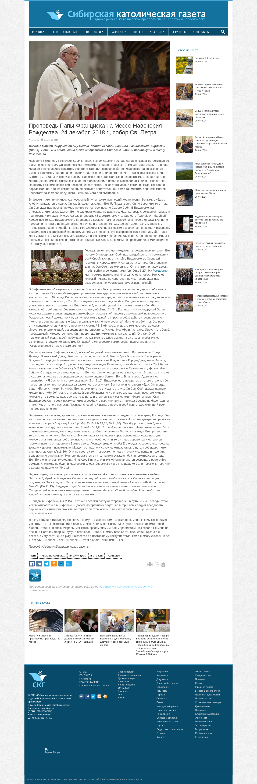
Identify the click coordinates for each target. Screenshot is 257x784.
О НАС (83, 672)
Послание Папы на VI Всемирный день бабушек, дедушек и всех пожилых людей (115, 640)
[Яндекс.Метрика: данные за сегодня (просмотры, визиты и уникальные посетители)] (52, 751)
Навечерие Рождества (53, 556)
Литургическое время (129, 675)
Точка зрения (163, 714)
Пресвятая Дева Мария (207, 694)
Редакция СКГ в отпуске (207, 58)
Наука (159, 725)
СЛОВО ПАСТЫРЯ (66, 31)
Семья (159, 702)
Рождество (160, 270)
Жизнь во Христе (204, 687)
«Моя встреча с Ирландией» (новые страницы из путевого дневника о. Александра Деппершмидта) (209, 168)
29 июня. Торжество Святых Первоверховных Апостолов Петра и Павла (209, 87)
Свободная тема (203, 733)
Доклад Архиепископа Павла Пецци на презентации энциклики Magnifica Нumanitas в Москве (211, 142)
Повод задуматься (166, 710)
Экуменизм (201, 717)
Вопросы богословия (167, 683)
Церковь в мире (126, 678)
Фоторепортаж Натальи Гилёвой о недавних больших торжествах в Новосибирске (211, 299)
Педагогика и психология (169, 729)
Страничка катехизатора (208, 702)
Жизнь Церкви (202, 671)
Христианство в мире (167, 721)
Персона (160, 694)
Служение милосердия (207, 714)
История (160, 733)
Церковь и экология (166, 717)
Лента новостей (126, 684)
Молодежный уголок (167, 706)
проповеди (96, 556)
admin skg (35, 140)
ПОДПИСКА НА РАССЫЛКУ (94, 685)
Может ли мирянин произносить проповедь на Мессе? (44, 638)
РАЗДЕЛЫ (117, 31)
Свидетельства (203, 675)
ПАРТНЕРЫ (85, 678)
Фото (120, 694)
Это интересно (202, 725)
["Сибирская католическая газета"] (128, 14)
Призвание (200, 710)
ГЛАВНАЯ (39, 31)
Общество (161, 698)
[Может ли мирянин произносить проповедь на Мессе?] (46, 623)
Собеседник (162, 687)
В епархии (123, 681)
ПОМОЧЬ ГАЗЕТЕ (89, 682)
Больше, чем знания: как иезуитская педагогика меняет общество (210, 114)
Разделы (122, 691)
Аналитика (162, 675)
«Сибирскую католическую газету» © (126, 586)
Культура (161, 737)
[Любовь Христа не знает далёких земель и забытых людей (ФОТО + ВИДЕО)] (81, 623)
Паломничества (203, 721)
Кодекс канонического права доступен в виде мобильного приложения (209, 219)
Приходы (200, 679)
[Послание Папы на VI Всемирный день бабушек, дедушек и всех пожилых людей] (117, 623)
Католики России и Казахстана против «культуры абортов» (210, 244)
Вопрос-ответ (202, 729)
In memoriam (201, 737)
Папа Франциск (77, 556)
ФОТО (138, 31)
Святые (199, 683)
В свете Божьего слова (207, 691)
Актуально (162, 671)
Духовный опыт (203, 706)
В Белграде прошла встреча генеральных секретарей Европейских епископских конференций (209, 274)
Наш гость (161, 691)
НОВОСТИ (93, 31)
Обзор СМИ (124, 688)
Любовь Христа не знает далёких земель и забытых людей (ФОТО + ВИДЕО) (80, 638)
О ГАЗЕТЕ (179, 31)
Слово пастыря (126, 671)
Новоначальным (203, 698)
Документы (162, 679)
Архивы (122, 697)
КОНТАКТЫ (201, 31)
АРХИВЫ (155, 31)
